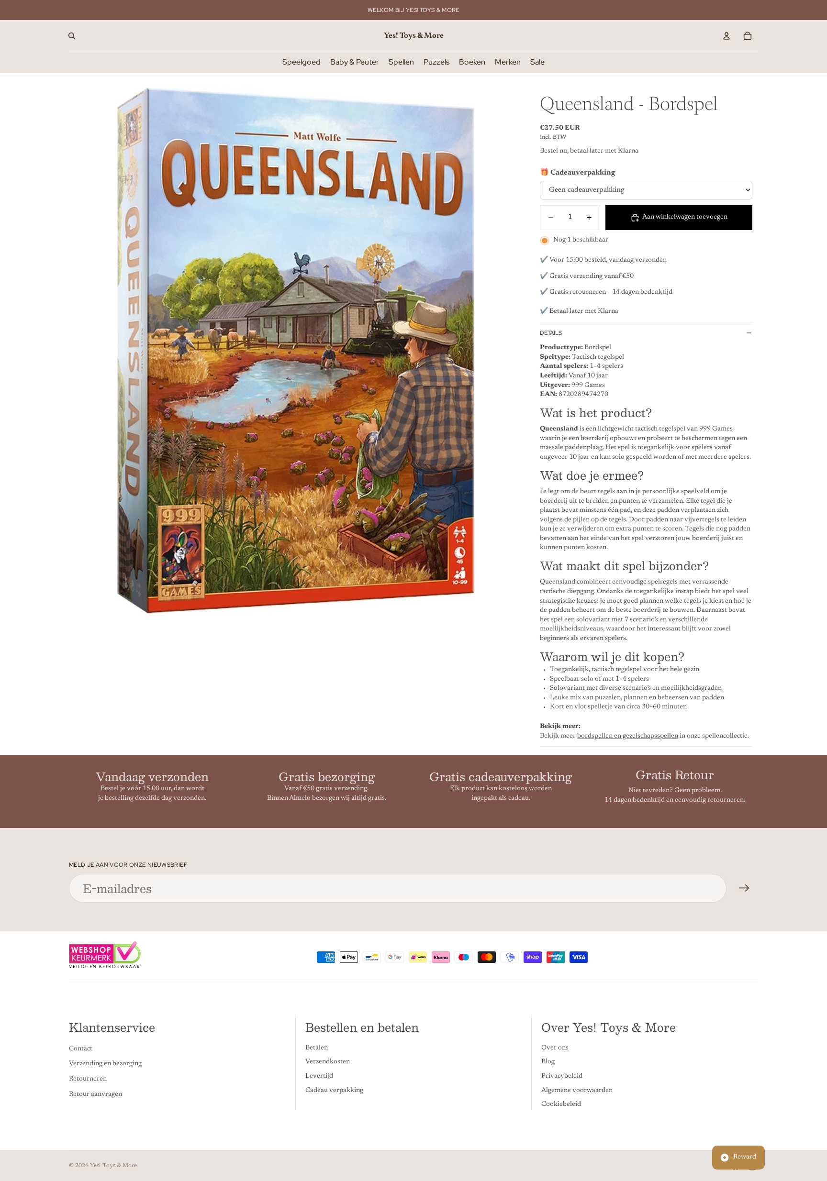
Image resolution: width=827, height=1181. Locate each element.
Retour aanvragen (95, 1094)
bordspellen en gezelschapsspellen (627, 736)
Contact (80, 1049)
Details (551, 333)
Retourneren (88, 1079)
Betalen (316, 1048)
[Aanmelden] (744, 888)
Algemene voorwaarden (577, 1090)
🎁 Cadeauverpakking (577, 173)
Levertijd (319, 1076)
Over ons (555, 1048)
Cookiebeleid (561, 1104)
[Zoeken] (71, 35)
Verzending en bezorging (105, 1064)
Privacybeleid (561, 1076)
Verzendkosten (327, 1062)
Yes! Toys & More (113, 1166)
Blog (548, 1062)
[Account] (726, 35)
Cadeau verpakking (334, 1090)
